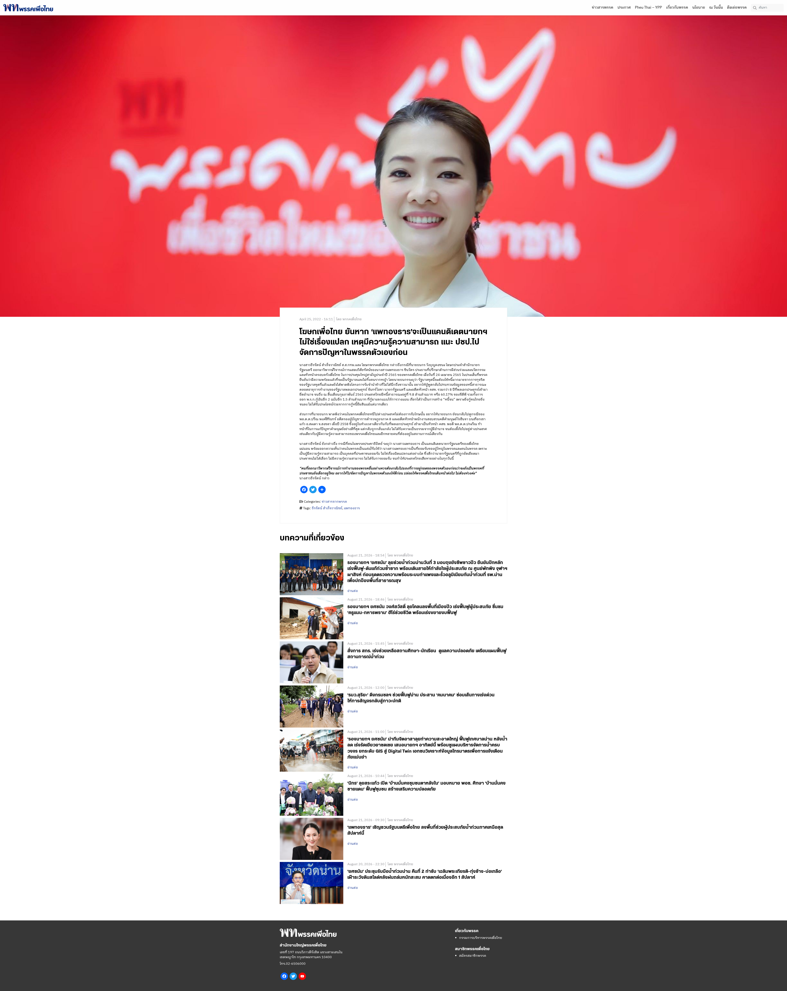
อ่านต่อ (352, 591)
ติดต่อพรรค (737, 8)
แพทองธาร (352, 508)
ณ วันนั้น (716, 8)
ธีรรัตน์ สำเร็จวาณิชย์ (327, 508)
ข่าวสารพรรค (602, 8)
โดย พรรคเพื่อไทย (349, 319)
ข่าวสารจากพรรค (334, 502)
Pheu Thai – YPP (648, 8)
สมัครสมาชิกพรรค (472, 956)
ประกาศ (624, 8)
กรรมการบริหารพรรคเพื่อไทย (480, 938)
